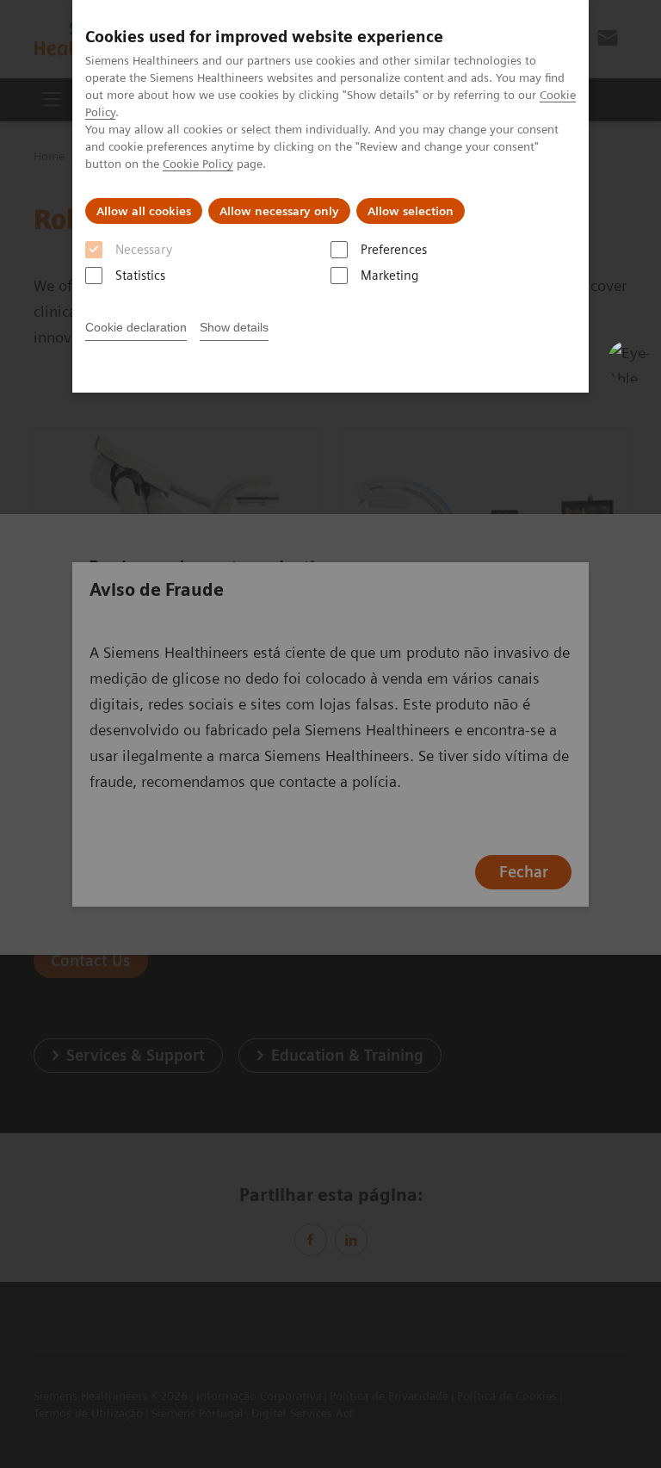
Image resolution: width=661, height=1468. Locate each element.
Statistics (140, 275)
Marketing (389, 275)
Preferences (394, 249)
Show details (234, 327)
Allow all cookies (143, 211)
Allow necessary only (279, 211)
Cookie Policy (198, 163)
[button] (629, 361)
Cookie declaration (136, 327)
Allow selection (411, 211)
